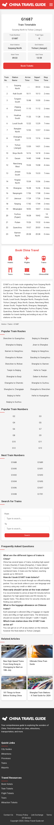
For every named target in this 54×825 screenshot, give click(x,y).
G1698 (14, 494)
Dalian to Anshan (40, 377)
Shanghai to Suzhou (40, 383)
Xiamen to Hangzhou (14, 351)
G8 (14, 435)
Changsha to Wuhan (13, 357)
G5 (40, 423)
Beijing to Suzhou (13, 402)
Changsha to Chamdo (14, 383)
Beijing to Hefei (13, 396)
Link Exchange (37, 815)
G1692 (14, 475)
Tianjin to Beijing (14, 370)
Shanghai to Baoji (13, 377)
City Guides (6, 749)
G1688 (14, 462)
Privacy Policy (22, 815)
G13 (40, 448)
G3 (40, 416)
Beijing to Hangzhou (40, 351)
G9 (40, 435)
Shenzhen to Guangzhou (14, 338)
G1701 (40, 494)
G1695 (40, 481)
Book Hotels (7, 784)
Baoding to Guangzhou (40, 357)
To (6, 524)
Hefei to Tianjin (40, 370)
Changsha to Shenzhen (40, 389)
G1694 (14, 481)
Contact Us (8, 815)
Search (27, 535)
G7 (40, 429)
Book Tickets (27, 66)
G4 (14, 423)
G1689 (40, 462)
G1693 (40, 475)
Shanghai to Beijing (14, 345)
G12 (14, 448)
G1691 (40, 469)
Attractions (6, 754)
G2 (14, 416)
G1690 (14, 469)
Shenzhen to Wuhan (14, 364)
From (7, 514)
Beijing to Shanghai (40, 338)
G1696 (14, 488)
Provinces (6, 758)
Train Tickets (7, 788)
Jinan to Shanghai (40, 345)
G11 (40, 442)
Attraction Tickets (9, 802)
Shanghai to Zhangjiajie (14, 389)
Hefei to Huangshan (40, 396)
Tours (3, 798)
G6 (14, 429)
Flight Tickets (7, 793)
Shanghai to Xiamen (40, 364)
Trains (10, 324)
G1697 (40, 488)
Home (3, 324)
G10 (14, 442)
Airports (5, 767)
